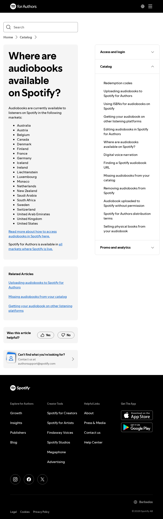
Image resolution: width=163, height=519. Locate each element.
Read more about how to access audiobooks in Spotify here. (32, 233)
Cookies (25, 512)
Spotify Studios (58, 442)
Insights (16, 422)
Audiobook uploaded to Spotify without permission (124, 203)
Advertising (56, 461)
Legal (13, 512)
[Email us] (71, 359)
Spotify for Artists (60, 422)
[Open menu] (150, 6)
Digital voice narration (121, 154)
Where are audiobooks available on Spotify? (121, 144)
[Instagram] (15, 479)
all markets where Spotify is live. (35, 246)
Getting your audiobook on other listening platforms (40, 308)
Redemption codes (118, 83)
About (89, 413)
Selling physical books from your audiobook (124, 228)
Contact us (92, 432)
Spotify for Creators (62, 413)
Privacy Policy (41, 512)
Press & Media (95, 422)
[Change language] (142, 6)
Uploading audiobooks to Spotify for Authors (36, 285)
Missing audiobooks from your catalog (37, 296)
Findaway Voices (60, 432)
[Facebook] (29, 479)
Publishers (18, 432)
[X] (42, 479)
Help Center (93, 442)
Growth (16, 413)
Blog (13, 442)
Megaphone (56, 452)
